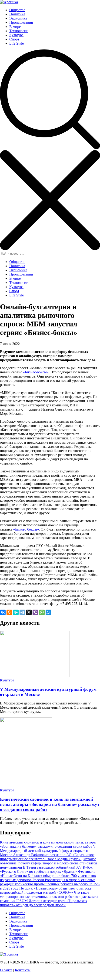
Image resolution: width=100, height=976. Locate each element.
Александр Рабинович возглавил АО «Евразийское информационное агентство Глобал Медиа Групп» (47, 857)
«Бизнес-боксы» (36, 372)
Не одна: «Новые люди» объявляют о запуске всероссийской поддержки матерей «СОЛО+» (45, 890)
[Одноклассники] (9, 612)
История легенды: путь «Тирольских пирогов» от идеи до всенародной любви (43, 903)
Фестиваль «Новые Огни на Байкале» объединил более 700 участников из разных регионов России (48, 876)
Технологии (18, 31)
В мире (15, 27)
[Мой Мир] (48, 612)
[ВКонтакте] (3, 612)
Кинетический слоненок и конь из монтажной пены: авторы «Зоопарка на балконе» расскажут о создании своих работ (49, 804)
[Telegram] (22, 612)
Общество (17, 10)
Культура (16, 35)
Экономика (18, 18)
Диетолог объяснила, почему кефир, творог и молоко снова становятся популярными (48, 863)
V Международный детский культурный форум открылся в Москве (48, 850)
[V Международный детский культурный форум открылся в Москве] (35, 676)
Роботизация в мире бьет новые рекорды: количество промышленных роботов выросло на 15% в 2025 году (50, 884)
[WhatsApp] (42, 612)
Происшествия (21, 22)
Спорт (14, 39)
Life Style (16, 43)
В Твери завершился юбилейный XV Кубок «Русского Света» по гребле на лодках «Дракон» (46, 869)
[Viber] (35, 612)
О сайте (6, 970)
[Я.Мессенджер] (16, 612)
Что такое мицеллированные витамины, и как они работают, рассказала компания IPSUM (49, 896)
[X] (29, 612)
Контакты (22, 970)
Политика (17, 14)
